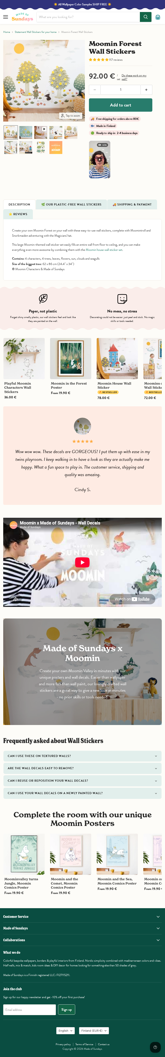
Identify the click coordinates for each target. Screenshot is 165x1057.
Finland (91, 1030)
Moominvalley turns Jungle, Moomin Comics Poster (21, 883)
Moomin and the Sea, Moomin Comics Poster (117, 881)
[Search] (145, 17)
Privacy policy (63, 1044)
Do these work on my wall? (134, 77)
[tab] (19, 204)
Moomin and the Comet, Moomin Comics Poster (64, 883)
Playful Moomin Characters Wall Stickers (17, 387)
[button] (11, 132)
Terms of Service (84, 1044)
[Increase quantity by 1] (146, 90)
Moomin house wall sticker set (104, 249)
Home (6, 32)
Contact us (104, 1044)
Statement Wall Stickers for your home (36, 32)
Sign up (66, 1009)
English (63, 1030)
